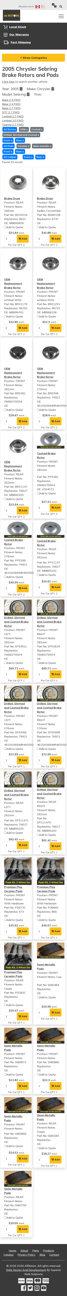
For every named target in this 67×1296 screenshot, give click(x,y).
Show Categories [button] (34, 57)
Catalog (8, 1254)
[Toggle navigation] (61, 16)
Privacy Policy (26, 1254)
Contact (54, 1254)
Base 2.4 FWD (11, 100)
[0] (55, 6)
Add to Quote (14, 227)
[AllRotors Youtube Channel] (43, 1288)
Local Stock (17, 26)
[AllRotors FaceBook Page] (23, 1288)
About (24, 1250)
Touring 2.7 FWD (13, 124)
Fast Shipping (21, 42)
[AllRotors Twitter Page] (30, 1288)
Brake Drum (12, 198)
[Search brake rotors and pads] (60, 6)
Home (12, 1250)
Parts (35, 1250)
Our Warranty (19, 34)
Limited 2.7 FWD (13, 116)
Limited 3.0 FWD (13, 120)
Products (48, 1250)
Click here (8, 81)
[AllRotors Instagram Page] (37, 1288)
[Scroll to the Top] (59, 1292)
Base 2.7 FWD (11, 108)
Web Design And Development (26, 1270)
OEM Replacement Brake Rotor (13, 283)
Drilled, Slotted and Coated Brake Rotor (16, 621)
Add (24, 238)
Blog (42, 1254)
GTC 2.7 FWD (11, 112)
